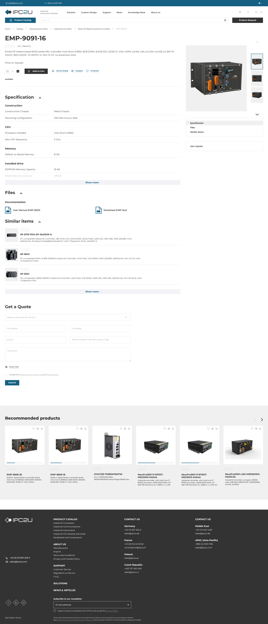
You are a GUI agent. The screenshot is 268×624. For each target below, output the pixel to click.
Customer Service (62, 569)
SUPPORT (59, 565)
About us (155, 12)
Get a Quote (196, 146)
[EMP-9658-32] (25, 447)
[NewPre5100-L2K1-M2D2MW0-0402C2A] (243, 447)
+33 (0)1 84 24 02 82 (133, 544)
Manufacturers (60, 548)
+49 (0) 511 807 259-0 (20, 558)
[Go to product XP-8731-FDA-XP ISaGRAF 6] (11, 235)
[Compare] (37, 429)
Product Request (247, 20)
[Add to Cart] (41, 429)
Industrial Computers (63, 523)
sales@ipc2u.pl (131, 558)
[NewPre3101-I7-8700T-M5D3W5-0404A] (199, 447)
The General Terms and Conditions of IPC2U (70, 620)
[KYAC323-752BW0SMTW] (112, 447)
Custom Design (89, 12)
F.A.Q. (56, 576)
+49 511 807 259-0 (132, 530)
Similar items (197, 132)
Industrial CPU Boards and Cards (69, 534)
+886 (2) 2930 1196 (204, 544)
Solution (71, 12)
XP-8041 (25, 254)
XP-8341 (24, 274)
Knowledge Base (136, 12)
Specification (197, 123)
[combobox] (68, 317)
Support (107, 12)
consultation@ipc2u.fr (135, 547)
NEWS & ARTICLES (64, 590)
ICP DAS (9, 46)
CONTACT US (132, 519)
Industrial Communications (66, 526)
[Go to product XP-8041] (11, 255)
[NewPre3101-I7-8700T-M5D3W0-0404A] (156, 447)
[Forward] (257, 115)
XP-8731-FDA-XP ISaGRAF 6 (36, 234)
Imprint (57, 551)
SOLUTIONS (60, 583)
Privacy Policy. (112, 611)
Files (192, 127)
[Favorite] (33, 429)
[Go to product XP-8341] (11, 274)
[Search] (225, 20)
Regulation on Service (64, 573)
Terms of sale (39, 375)
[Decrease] (7, 71)
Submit (12, 382)
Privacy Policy (52, 375)
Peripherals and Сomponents (67, 537)
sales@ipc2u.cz (131, 572)
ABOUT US (59, 544)
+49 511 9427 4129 (203, 530)
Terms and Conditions (64, 555)
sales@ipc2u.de (131, 533)
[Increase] (18, 71)
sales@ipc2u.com (203, 547)
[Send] (128, 605)
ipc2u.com (90, 620)
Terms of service (26, 375)
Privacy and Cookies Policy (66, 559)
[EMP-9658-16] (68, 447)
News (119, 12)
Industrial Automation (64, 530)
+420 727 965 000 (133, 568)
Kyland (98, 469)
